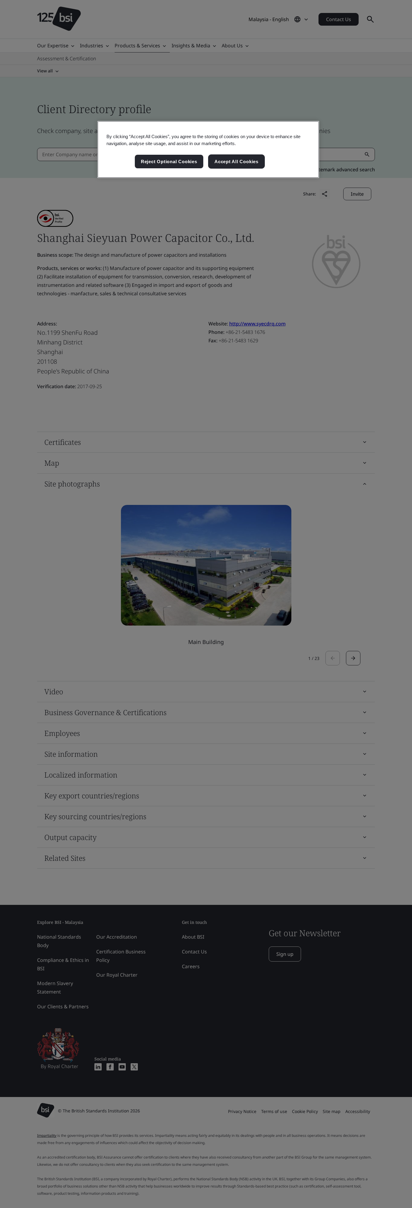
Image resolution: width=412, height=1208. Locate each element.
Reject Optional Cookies (169, 161)
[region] (208, 149)
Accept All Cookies (236, 161)
